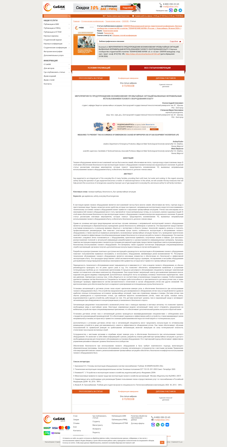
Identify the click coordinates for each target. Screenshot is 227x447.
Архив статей (49, 80)
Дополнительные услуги (53, 55)
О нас (75, 416)
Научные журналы (51, 36)
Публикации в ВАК (51, 24)
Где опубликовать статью (54, 72)
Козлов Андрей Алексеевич (172, 103)
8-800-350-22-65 (171, 4)
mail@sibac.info (170, 6)
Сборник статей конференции (124, 35)
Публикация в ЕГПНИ (52, 32)
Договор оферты (137, 423)
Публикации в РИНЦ (52, 28)
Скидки (76, 420)
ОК (162, 442)
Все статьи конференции (157, 68)
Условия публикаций (99, 68)
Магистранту (98, 425)
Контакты (48, 84)
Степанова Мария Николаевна (171, 110)
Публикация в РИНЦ (119, 420)
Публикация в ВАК (119, 416)
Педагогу (96, 432)
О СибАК (47, 64)
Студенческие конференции (55, 48)
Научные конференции (53, 44)
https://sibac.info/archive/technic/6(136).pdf (143, 54)
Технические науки (110, 31)
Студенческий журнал (53, 40)
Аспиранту (97, 429)
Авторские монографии (53, 51)
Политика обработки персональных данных (139, 418)
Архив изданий (50, 76)
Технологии (109, 33)
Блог (75, 427)
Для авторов (49, 68)
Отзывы (76, 423)
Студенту (96, 421)
